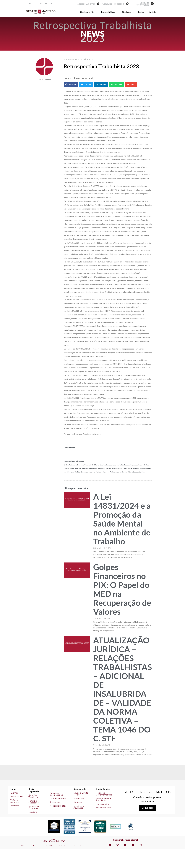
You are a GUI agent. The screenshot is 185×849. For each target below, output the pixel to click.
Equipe (141, 11)
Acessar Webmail (86, 4)
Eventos (14, 793)
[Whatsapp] (40, 3)
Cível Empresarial (58, 798)
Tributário (32, 812)
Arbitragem (55, 802)
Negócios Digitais (58, 806)
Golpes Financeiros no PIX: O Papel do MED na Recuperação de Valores (122, 589)
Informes (14, 806)
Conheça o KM (87, 11)
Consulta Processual (113, 4)
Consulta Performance (142, 4)
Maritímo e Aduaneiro (79, 807)
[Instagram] (35, 3)
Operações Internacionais (56, 794)
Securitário (79, 798)
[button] (147, 808)
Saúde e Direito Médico (81, 794)
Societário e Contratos (34, 807)
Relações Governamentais (104, 794)
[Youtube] (46, 3)
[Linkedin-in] (30, 3)
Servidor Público (103, 807)
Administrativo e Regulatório (103, 799)
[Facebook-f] (51, 3)
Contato (152, 11)
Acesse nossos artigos (148, 792)
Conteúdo (126, 11)
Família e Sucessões (33, 802)
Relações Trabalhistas (33, 796)
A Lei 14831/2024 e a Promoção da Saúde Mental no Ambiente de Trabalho (122, 519)
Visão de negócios (14, 801)
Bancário (78, 802)
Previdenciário (102, 804)
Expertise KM (16, 796)
